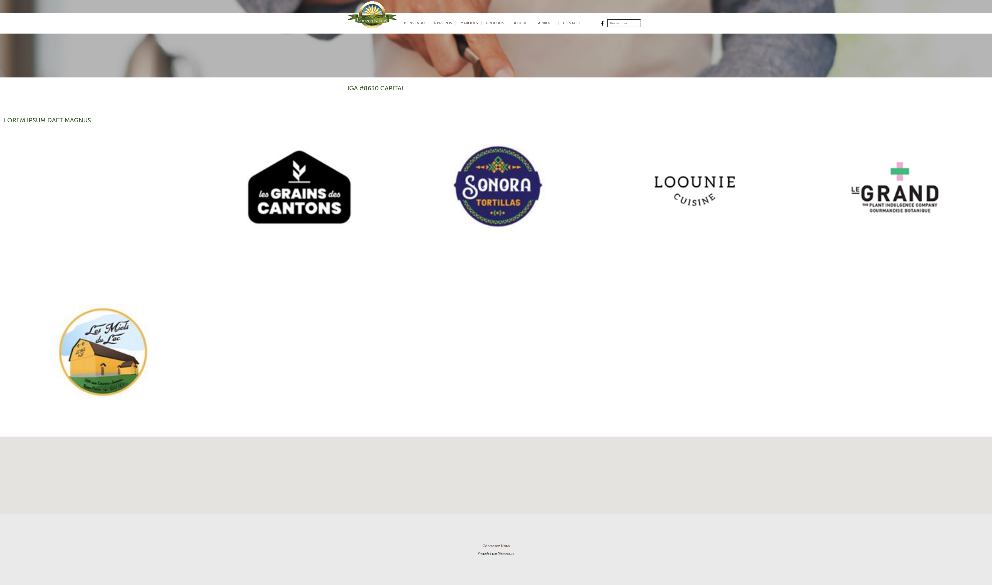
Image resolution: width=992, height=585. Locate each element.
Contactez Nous (496, 546)
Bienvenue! (414, 23)
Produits (495, 23)
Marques (469, 23)
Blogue (520, 23)
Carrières (545, 23)
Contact (571, 23)
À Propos (442, 23)
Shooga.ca (506, 553)
